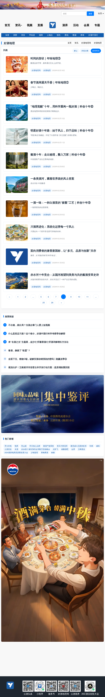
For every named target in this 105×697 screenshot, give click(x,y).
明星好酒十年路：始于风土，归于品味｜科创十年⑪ (61, 130)
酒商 (41, 35)
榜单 (82, 35)
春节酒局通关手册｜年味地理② (49, 82)
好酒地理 (29, 39)
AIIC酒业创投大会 (90, 693)
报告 (59, 35)
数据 (74, 35)
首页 (7, 25)
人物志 (50, 35)
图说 (66, 35)
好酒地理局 (86, 42)
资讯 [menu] (18, 25)
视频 (29, 25)
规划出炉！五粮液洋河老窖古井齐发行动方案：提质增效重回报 (39, 367)
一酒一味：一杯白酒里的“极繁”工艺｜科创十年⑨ (60, 202)
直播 (40, 25)
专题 (97, 25)
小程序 (40, 693)
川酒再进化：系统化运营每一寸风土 (52, 226)
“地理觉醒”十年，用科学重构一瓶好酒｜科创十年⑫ (61, 106)
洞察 (15, 35)
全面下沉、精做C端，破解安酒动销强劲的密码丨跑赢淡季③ (37, 358)
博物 (19, 39)
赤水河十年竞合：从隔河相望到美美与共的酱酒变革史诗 (64, 275)
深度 (7, 35)
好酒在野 (40, 39)
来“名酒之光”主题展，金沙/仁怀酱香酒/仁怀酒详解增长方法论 (38, 341)
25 (44, 302)
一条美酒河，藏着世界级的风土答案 (52, 178)
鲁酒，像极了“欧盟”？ (19, 350)
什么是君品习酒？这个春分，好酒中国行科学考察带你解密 (36, 333)
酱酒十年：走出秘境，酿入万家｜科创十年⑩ (57, 154)
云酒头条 (28, 693)
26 (52, 302)
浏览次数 (84, 50)
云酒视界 (75, 693)
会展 (86, 25)
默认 (76, 50)
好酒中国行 (93, 35)
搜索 (90, 13)
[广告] (52, 640)
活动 (76, 25)
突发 (23, 35)
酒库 (65, 25)
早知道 (32, 35)
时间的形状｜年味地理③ (45, 58)
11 (87, 296)
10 (79, 296)
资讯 (76, 42)
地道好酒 (9, 39)
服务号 (51, 693)
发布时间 (95, 50)
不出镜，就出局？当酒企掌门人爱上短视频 (29, 325)
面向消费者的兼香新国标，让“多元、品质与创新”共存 (63, 250)
